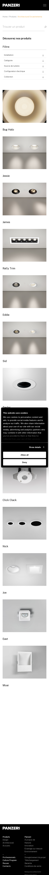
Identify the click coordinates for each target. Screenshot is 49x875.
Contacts (7, 866)
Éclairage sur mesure (33, 849)
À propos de (30, 840)
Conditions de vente (33, 866)
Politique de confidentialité (33, 872)
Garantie (28, 863)
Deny (24, 462)
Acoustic (6, 846)
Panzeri (28, 837)
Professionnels (9, 857)
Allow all (24, 455)
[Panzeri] (11, 5)
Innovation (29, 846)
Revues (6, 863)
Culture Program (10, 860)
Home (5, 17)
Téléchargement (32, 860)
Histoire (28, 843)
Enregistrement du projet (35, 857)
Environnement (31, 851)
